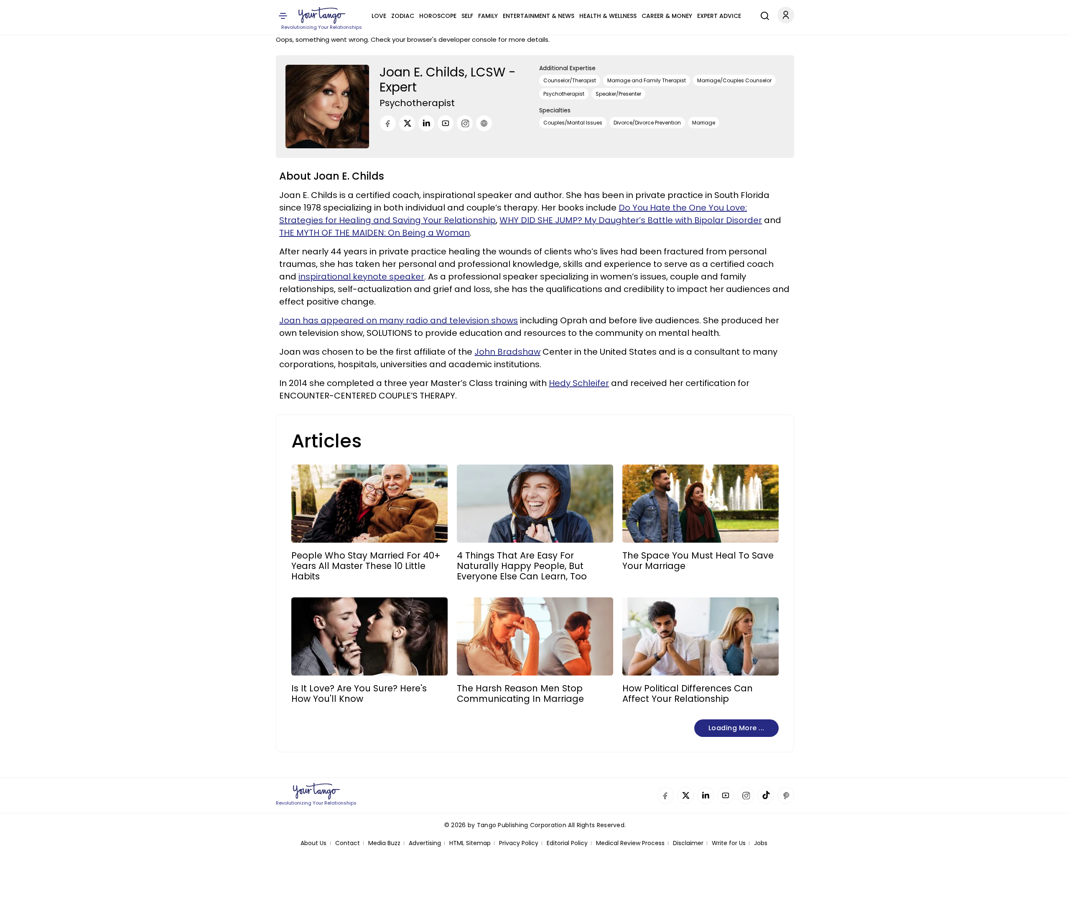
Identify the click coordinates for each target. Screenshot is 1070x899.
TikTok (765, 795)
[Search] (763, 14)
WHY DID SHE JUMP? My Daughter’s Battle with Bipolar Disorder (630, 220)
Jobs (760, 843)
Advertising (425, 843)
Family (488, 16)
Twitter (685, 795)
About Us (313, 843)
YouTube (725, 795)
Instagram (745, 795)
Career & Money (667, 16)
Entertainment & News (538, 16)
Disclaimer (688, 843)
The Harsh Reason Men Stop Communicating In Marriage (520, 693)
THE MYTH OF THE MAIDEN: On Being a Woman (374, 233)
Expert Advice (719, 16)
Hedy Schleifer (579, 383)
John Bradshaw (507, 352)
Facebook (665, 795)
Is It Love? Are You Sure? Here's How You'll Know (359, 693)
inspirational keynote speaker (361, 276)
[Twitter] (407, 123)
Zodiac (402, 16)
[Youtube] (445, 123)
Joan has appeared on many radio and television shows (398, 320)
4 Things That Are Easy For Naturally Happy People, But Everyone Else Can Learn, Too (522, 566)
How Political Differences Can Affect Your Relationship (687, 693)
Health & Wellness (608, 16)
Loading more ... (736, 728)
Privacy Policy (518, 843)
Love (379, 16)
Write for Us (729, 843)
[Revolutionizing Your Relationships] (321, 15)
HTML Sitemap (470, 843)
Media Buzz (384, 843)
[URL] (484, 123)
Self (467, 16)
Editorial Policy (567, 843)
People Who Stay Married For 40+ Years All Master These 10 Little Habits (366, 566)
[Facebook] (388, 123)
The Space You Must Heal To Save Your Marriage (698, 560)
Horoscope (437, 16)
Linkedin (705, 795)
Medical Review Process (630, 843)
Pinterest (785, 795)
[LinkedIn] (426, 123)
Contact (347, 843)
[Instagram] (464, 123)
